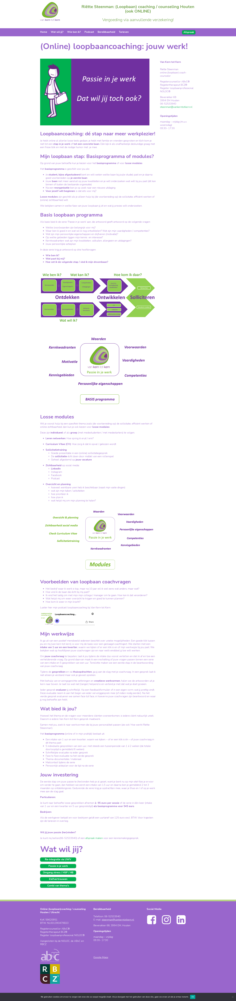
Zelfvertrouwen (58, 879)
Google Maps (100, 957)
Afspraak (189, 32)
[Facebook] (154, 923)
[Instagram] (168, 923)
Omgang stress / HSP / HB (58, 872)
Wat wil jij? (57, 32)
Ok (192, 997)
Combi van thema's (58, 885)
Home (43, 32)
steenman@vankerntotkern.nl (176, 107)
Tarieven (124, 32)
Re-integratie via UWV (58, 859)
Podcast (89, 32)
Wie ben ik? (74, 32)
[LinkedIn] (183, 923)
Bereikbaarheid (106, 32)
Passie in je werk (58, 866)
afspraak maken (94, 838)
